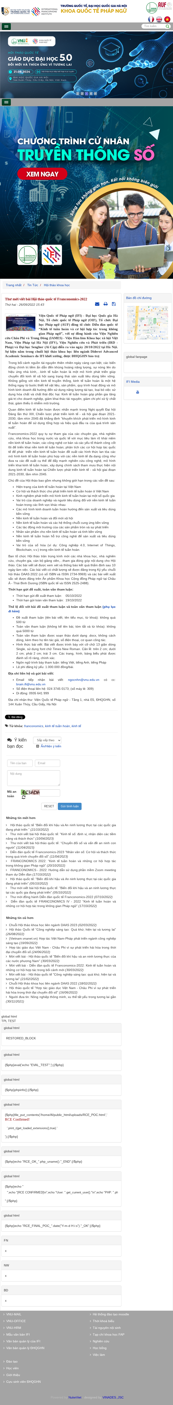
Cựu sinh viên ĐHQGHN (23, 1381)
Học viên (12, 1368)
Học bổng (99, 1348)
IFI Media (133, 381)
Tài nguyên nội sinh (106, 1328)
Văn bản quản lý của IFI (22, 1341)
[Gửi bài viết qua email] (97, 304)
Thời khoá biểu (102, 1321)
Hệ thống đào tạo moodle (110, 1314)
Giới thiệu (12, 1375)
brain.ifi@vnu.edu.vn (31, 684)
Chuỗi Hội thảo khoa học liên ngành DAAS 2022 (43, 983)
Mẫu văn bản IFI (17, 1334)
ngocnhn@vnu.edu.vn (83, 679)
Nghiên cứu (100, 1341)
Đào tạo (11, 1361)
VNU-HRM (13, 1328)
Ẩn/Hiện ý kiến (51, 746)
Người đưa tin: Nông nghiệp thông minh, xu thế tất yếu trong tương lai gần (62, 997)
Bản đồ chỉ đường (139, 298)
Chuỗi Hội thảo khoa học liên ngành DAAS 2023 (43, 925)
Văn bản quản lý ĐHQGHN (24, 1348)
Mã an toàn (11, 794)
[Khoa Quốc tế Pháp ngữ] (29, 11)
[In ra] (106, 304)
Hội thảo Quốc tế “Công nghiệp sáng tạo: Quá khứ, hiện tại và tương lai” (62, 929)
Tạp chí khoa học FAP (107, 1334)
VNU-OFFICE (15, 1321)
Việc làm (98, 1354)
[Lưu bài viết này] (114, 304)
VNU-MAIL (13, 1314)
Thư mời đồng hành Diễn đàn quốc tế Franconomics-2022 (51, 897)
